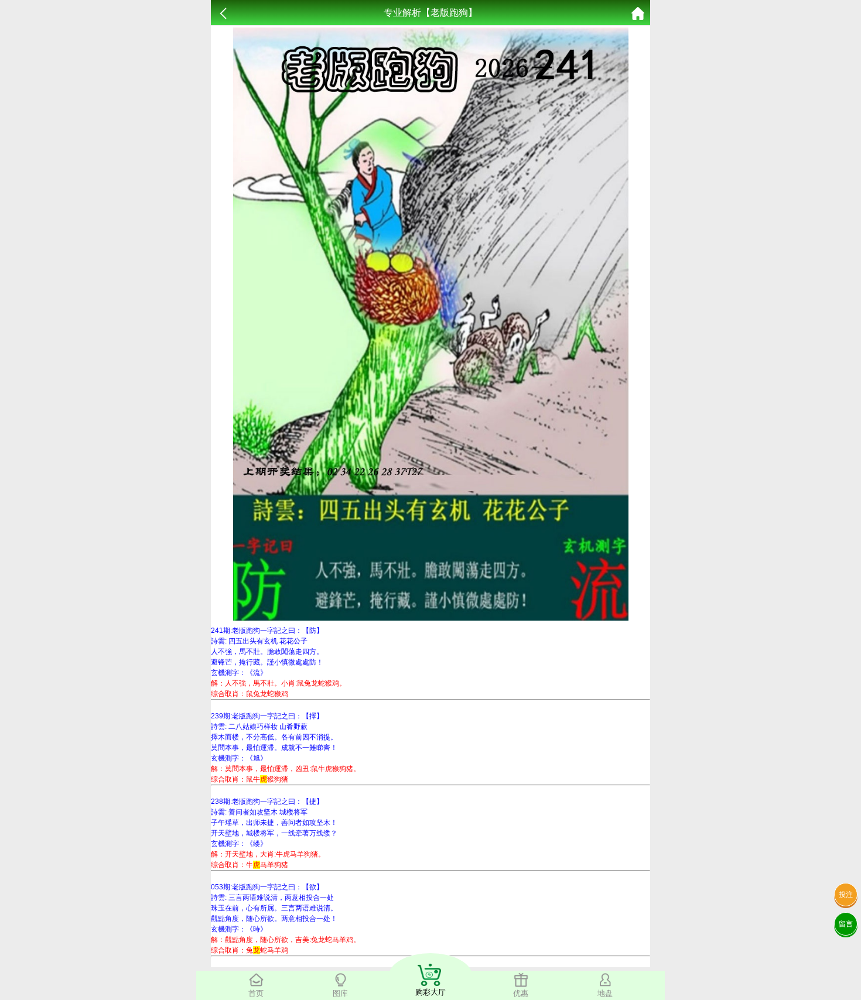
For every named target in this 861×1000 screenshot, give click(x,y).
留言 (846, 924)
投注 (846, 895)
